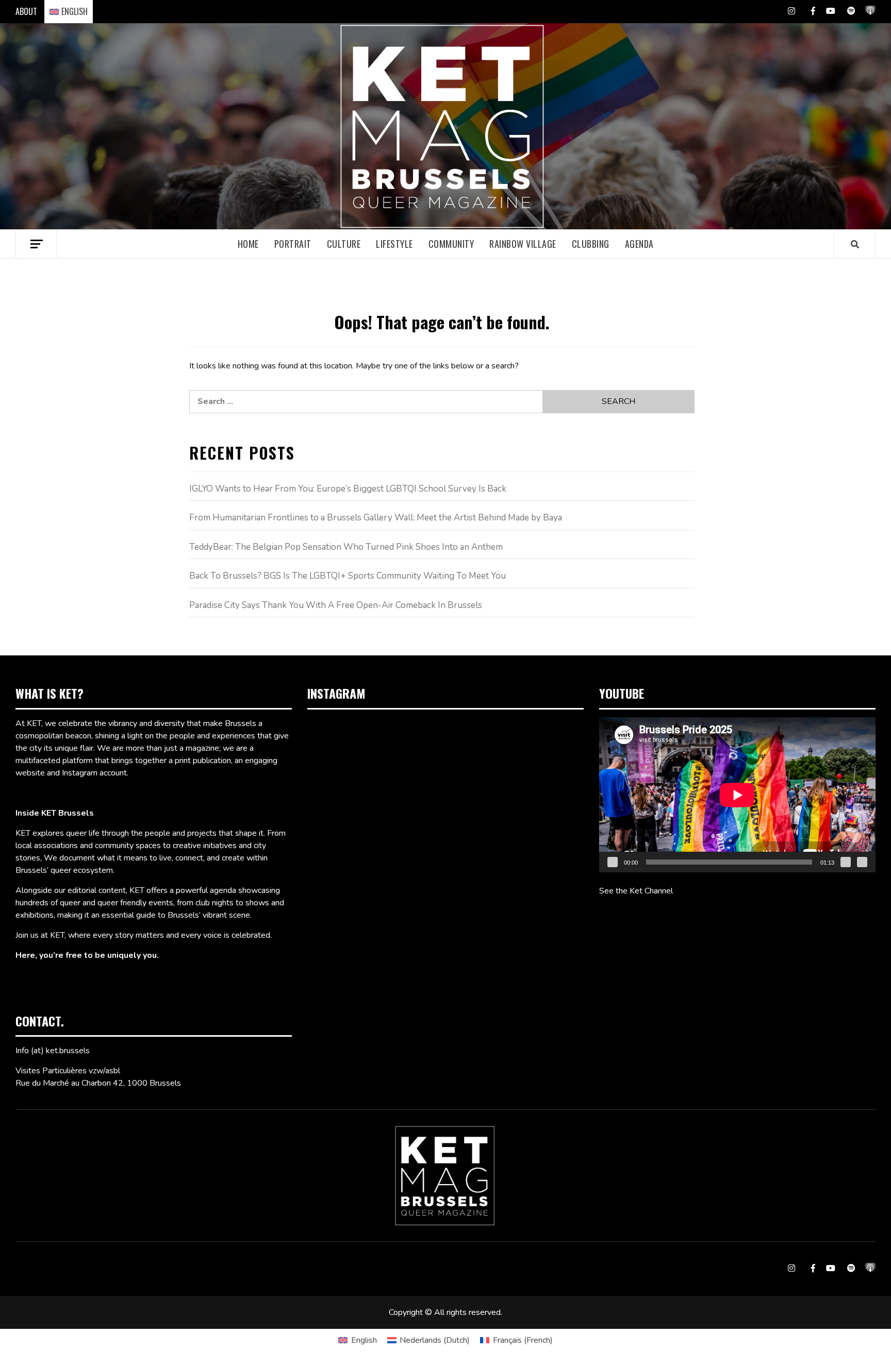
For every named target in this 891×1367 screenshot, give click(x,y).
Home (248, 243)
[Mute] (845, 862)
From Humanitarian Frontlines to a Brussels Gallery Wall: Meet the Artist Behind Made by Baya (375, 518)
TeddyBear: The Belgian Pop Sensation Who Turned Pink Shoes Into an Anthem (346, 547)
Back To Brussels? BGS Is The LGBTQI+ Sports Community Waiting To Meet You (347, 576)
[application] (737, 794)
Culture (344, 243)
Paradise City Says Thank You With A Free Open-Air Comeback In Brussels (335, 605)
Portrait (292, 243)
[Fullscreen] (862, 862)
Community (451, 243)
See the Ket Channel (636, 891)
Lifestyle (394, 243)
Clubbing (590, 243)
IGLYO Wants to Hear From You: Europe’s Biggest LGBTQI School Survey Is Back (347, 489)
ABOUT (26, 11)
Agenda (639, 243)
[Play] (612, 862)
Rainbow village (522, 243)
